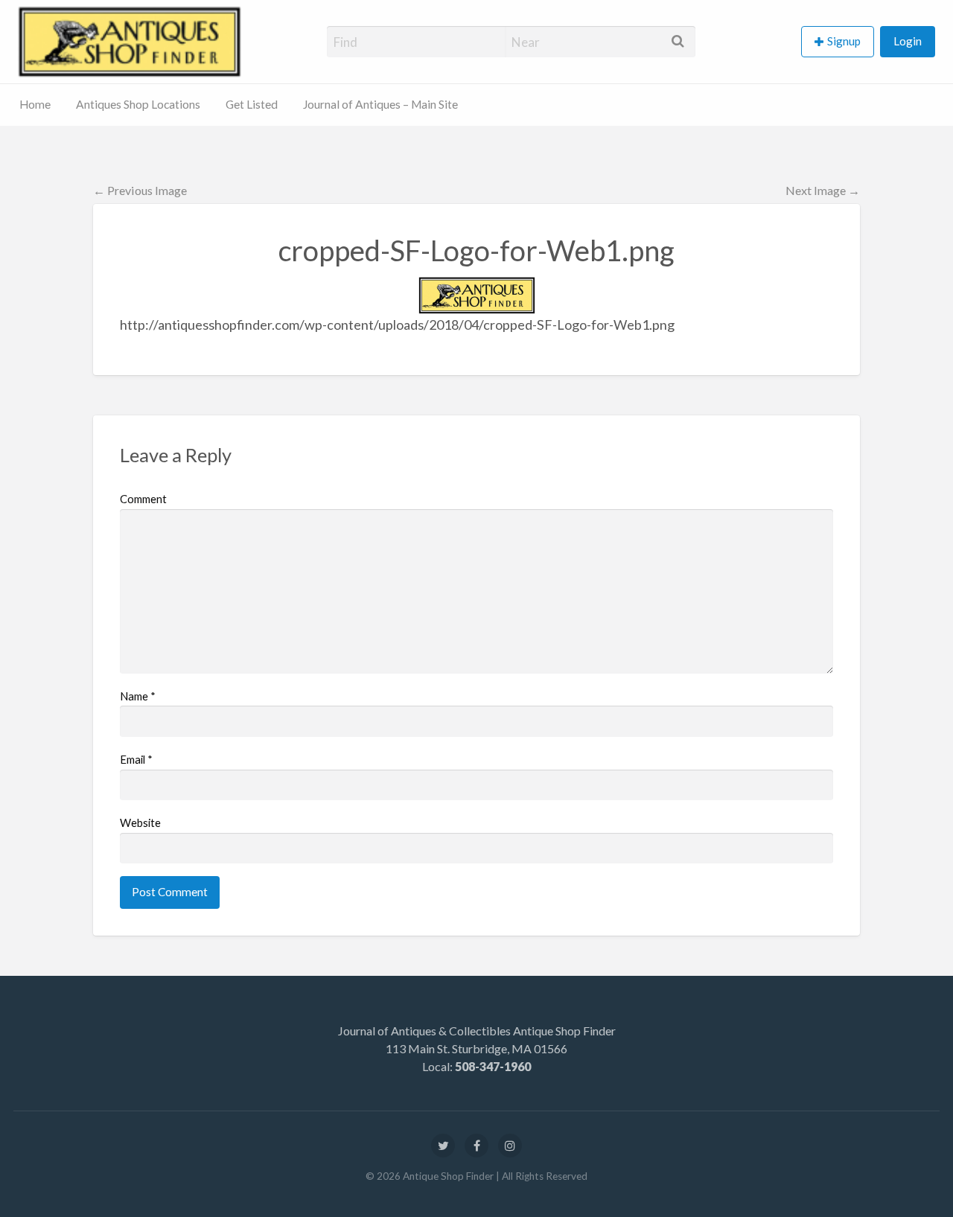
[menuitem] (840, 42)
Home (35, 104)
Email (136, 759)
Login (907, 41)
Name (138, 696)
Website (140, 822)
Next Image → (822, 190)
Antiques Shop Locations (138, 104)
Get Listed (252, 104)
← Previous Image (140, 190)
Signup (844, 41)
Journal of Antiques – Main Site (380, 104)
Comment (143, 498)
